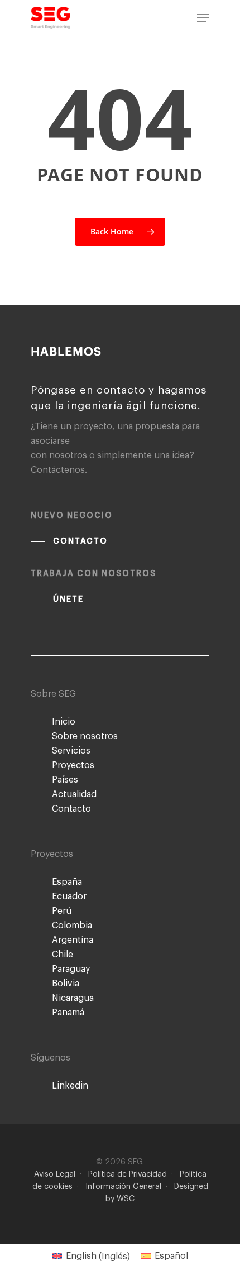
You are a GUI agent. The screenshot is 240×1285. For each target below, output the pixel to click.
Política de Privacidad (127, 1174)
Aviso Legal (54, 1174)
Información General (123, 1187)
